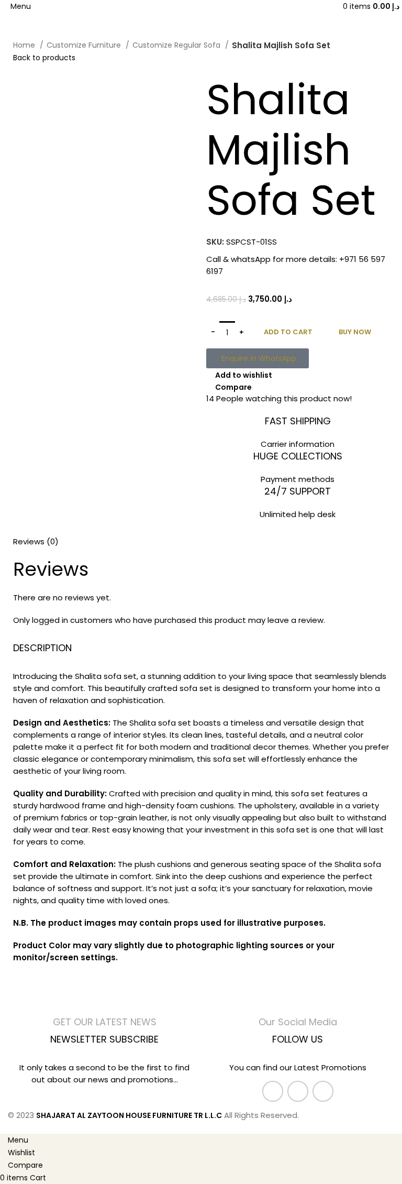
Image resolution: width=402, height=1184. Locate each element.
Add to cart (288, 332)
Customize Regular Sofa (177, 45)
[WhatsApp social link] (322, 1091)
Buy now (355, 332)
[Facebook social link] (272, 1091)
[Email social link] (297, 1091)
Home (25, 45)
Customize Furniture (85, 45)
